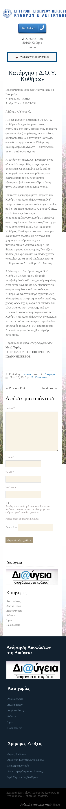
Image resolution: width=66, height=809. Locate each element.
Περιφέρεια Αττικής (18, 765)
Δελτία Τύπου (13, 606)
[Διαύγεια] (32, 577)
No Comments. (39, 377)
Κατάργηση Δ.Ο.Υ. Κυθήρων (32, 75)
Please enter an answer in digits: (22, 518)
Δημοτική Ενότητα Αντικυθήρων (25, 759)
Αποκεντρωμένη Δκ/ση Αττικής (25, 771)
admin (27, 374)
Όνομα (10, 457)
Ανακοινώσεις (13, 601)
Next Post (49, 388)
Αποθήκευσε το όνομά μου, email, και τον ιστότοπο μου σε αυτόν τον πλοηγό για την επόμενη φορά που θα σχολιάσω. (28, 509)
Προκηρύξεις (13, 625)
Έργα (9, 620)
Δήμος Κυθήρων (16, 754)
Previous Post (15, 388)
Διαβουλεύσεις (14, 610)
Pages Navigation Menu (34, 57)
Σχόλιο (10, 408)
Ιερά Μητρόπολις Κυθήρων (22, 777)
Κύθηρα (55, 804)
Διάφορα (50, 374)
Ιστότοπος (11, 487)
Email (10, 472)
